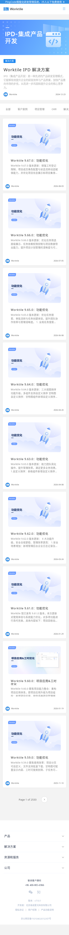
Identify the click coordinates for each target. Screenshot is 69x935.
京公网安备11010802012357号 (36, 918)
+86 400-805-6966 (34, 885)
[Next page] (44, 799)
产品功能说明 (47, 910)
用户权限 (32, 910)
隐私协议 (19, 910)
